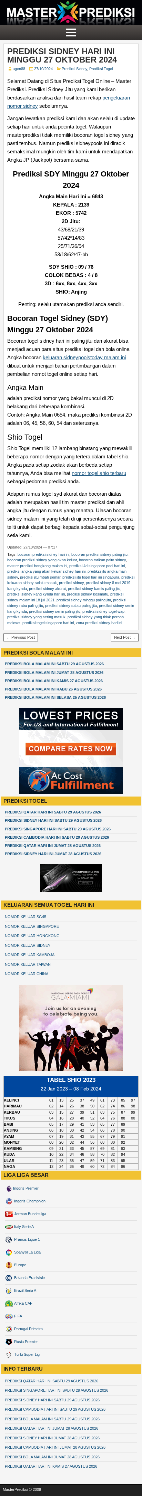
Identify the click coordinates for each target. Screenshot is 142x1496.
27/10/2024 (43, 69)
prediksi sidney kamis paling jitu (94, 589)
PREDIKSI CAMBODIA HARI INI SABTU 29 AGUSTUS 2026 (57, 837)
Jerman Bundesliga (29, 1214)
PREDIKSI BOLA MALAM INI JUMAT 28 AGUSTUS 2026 (54, 672)
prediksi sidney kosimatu (87, 594)
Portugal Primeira (28, 1329)
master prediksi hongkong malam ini (37, 566)
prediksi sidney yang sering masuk (36, 617)
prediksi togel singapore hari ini (48, 623)
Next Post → (124, 637)
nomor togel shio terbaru (99, 473)
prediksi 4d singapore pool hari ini (97, 566)
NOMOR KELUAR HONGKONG (32, 936)
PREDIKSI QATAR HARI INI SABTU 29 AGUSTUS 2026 (53, 812)
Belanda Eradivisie (29, 1278)
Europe (19, 1265)
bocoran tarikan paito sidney (102, 560)
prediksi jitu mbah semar (40, 577)
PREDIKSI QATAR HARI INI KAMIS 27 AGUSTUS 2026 (51, 1466)
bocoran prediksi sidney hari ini (43, 554)
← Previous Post (21, 637)
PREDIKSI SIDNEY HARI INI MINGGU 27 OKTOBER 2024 (62, 55)
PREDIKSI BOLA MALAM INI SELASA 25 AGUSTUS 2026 (55, 697)
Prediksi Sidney (74, 69)
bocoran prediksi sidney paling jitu (99, 554)
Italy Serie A (23, 1227)
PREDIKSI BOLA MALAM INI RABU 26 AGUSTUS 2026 (53, 689)
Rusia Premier (25, 1342)
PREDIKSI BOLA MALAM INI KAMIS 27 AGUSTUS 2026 (54, 681)
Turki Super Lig (26, 1354)
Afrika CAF (22, 1303)
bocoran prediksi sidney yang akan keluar (42, 560)
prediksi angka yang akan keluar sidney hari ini (46, 571)
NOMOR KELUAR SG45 (25, 917)
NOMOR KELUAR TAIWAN (28, 964)
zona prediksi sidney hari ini (99, 623)
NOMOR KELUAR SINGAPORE (32, 926)
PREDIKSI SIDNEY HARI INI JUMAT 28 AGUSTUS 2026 (53, 854)
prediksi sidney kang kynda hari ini (36, 594)
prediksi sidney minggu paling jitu (84, 600)
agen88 (19, 69)
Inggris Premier (26, 1188)
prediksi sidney (71, 583)
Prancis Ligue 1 (26, 1239)
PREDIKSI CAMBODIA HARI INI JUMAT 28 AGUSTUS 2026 (55, 1447)
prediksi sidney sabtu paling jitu (71, 605)
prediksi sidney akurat (47, 589)
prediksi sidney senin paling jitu (54, 611)
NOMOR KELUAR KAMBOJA (29, 955)
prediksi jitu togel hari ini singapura (90, 577)
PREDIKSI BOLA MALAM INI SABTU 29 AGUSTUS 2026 (54, 664)
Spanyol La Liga (27, 1252)
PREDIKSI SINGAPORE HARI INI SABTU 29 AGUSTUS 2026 (58, 829)
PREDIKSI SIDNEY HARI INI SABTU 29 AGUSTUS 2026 (53, 820)
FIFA (17, 1316)
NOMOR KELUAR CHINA (26, 974)
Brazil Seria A (24, 1290)
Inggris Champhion (29, 1201)
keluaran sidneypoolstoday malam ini (84, 357)
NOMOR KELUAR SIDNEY (27, 945)
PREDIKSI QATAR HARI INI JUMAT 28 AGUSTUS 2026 (53, 846)
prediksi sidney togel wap (103, 611)
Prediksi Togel (101, 69)
